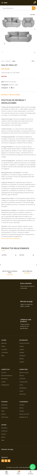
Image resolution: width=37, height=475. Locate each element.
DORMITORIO (23, 369)
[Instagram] (5, 460)
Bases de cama (23, 372)
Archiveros (4, 428)
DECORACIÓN (23, 340)
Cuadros (21, 349)
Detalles (21, 352)
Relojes (21, 358)
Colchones (22, 378)
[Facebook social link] (10, 88)
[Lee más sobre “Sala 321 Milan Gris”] (33, 255)
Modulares (4, 405)
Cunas (21, 385)
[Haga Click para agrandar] (4, 43)
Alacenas (4, 343)
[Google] (9, 460)
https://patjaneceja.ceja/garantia (10, 238)
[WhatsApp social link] (14, 88)
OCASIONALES (23, 402)
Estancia (8, 61)
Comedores (4, 352)
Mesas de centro (24, 414)
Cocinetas (4, 349)
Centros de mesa (24, 343)
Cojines (21, 346)
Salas (13, 61)
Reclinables (4, 408)
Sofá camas (4, 417)
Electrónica (4, 378)
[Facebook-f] (2, 460)
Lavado (3, 382)
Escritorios (4, 431)
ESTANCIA (4, 402)
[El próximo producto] (35, 61)
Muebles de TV (23, 417)
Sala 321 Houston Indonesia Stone (9, 272)
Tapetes (21, 362)
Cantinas (21, 405)
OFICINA (3, 425)
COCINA (3, 340)
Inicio (2, 61)
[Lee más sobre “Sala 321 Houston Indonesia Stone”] (15, 255)
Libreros (21, 411)
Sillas (2, 355)
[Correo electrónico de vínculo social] (12, 88)
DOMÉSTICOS (5, 369)
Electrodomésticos (6, 375)
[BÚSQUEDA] (34, 8)
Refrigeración (5, 385)
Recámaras (22, 394)
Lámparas (22, 355)
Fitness (21, 408)
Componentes (23, 382)
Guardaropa (22, 388)
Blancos (21, 375)
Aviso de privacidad (24, 467)
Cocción (3, 372)
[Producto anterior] (31, 61)
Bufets (3, 346)
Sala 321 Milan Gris (27, 271)
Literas (21, 391)
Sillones (3, 414)
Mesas (3, 437)
